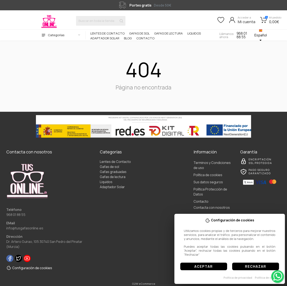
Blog (128, 38)
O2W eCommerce (143, 284)
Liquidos (194, 33)
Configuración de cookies (32, 268)
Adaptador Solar (104, 38)
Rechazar (255, 266)
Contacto (145, 38)
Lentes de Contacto (107, 33)
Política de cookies (267, 277)
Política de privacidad (238, 277)
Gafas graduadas (113, 171)
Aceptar (203, 266)
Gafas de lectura (168, 33)
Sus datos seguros (208, 182)
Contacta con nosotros (212, 207)
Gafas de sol (139, 33)
